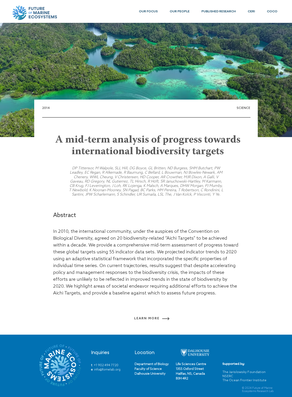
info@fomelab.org (107, 370)
